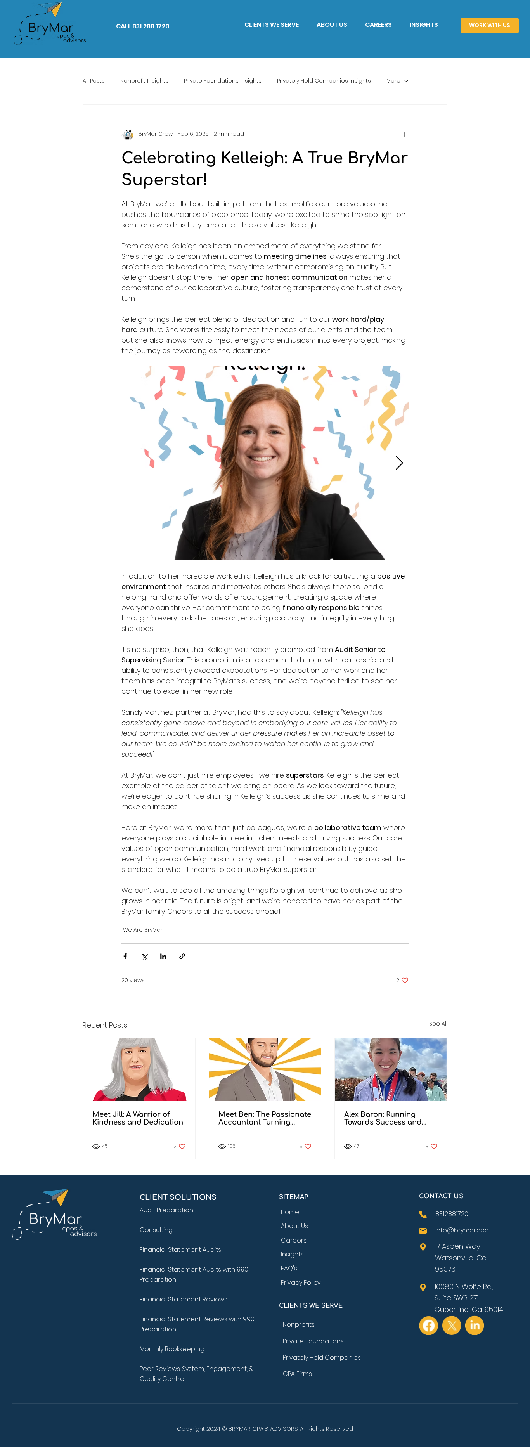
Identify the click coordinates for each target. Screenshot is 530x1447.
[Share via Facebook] (125, 956)
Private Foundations (313, 1341)
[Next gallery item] (399, 463)
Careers (294, 1240)
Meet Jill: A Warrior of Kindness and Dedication (138, 1118)
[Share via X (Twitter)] (144, 956)
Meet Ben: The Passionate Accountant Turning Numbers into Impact (264, 1118)
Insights (292, 1254)
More (393, 81)
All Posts (94, 81)
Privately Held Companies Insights (324, 81)
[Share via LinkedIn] (163, 956)
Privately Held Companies (322, 1357)
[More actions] (404, 134)
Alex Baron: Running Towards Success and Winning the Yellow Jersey (390, 1118)
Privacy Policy (300, 1282)
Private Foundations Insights (223, 81)
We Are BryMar (143, 930)
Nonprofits (299, 1324)
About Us (294, 1226)
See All (438, 1024)
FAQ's (289, 1268)
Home (290, 1212)
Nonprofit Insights (144, 81)
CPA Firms (297, 1373)
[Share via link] (182, 956)
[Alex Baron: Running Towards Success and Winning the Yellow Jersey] (391, 1069)
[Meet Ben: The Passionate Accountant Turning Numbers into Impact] (265, 1069)
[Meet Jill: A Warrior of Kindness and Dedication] (139, 1069)
